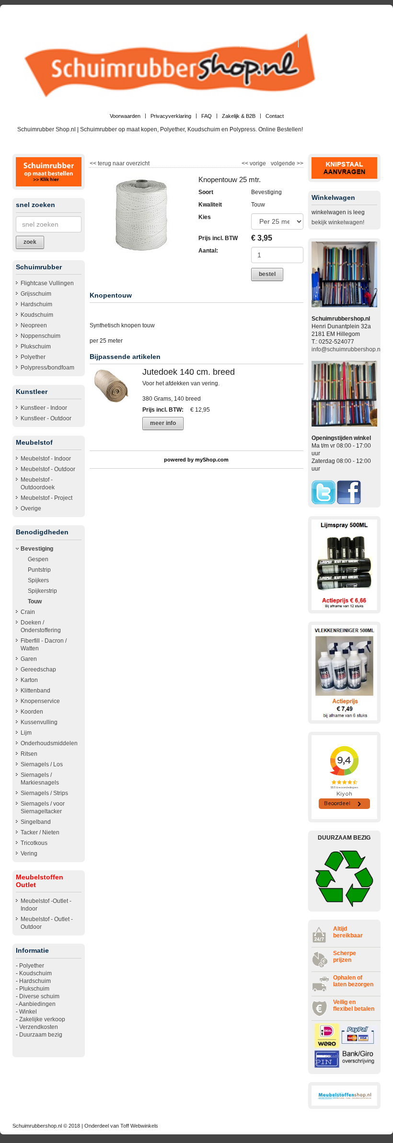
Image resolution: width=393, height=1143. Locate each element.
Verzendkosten (38, 1027)
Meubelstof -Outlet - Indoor (46, 905)
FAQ (206, 116)
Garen (29, 659)
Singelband (36, 822)
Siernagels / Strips (44, 793)
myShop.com (212, 459)
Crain (28, 612)
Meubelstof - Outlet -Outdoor (47, 923)
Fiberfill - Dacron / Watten (44, 644)
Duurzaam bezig (40, 1034)
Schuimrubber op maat (280, 26)
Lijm (26, 732)
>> (299, 163)
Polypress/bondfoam (47, 367)
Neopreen (34, 325)
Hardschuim (36, 304)
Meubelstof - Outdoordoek (38, 483)
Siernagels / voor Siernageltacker (43, 807)
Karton (29, 680)
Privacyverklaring (170, 116)
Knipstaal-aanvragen (269, 40)
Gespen (38, 559)
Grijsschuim (36, 293)
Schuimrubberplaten (220, 26)
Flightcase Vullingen (47, 283)
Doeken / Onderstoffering (41, 626)
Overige (31, 508)
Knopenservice (40, 701)
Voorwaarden (125, 116)
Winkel (28, 1011)
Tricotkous (34, 843)
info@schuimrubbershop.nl (347, 349)
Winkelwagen (220, 40)
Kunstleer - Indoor (44, 407)
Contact (275, 116)
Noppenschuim (40, 336)
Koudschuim (37, 315)
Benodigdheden (335, 26)
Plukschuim (36, 346)
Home (180, 26)
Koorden (32, 711)
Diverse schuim (39, 996)
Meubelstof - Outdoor (48, 469)
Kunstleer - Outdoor (46, 418)
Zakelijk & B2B (238, 116)
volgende (287, 163)
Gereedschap (38, 669)
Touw (35, 601)
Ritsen (29, 753)
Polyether (33, 357)
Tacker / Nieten (40, 832)
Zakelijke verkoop (42, 1019)
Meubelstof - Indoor (46, 458)
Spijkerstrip (42, 591)
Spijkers (38, 580)
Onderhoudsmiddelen (49, 743)
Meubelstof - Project (46, 498)
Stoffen (371, 26)
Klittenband (35, 690)
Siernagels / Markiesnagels (40, 779)
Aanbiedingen (37, 1004)
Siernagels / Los (42, 764)
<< (246, 163)
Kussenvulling (39, 722)
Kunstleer (184, 40)
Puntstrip (39, 569)
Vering (29, 853)
